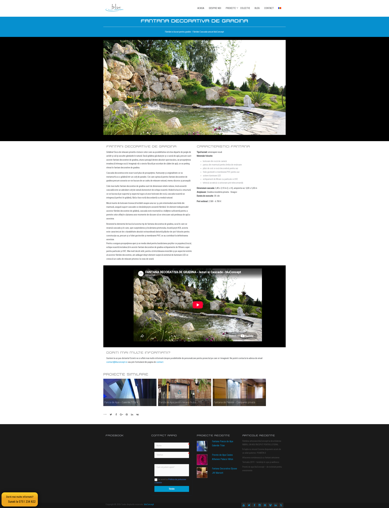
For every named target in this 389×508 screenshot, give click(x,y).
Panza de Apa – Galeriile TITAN (121, 402)
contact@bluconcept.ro (116, 362)
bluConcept (149, 504)
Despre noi (215, 8)
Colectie (245, 8)
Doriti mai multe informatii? (21, 499)
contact (159, 362)
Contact (269, 8)
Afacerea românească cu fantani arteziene (260, 457)
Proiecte (231, 8)
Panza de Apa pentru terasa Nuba (177, 402)
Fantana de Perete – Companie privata (234, 402)
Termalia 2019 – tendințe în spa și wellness (260, 462)
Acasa (200, 8)
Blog (257, 8)
